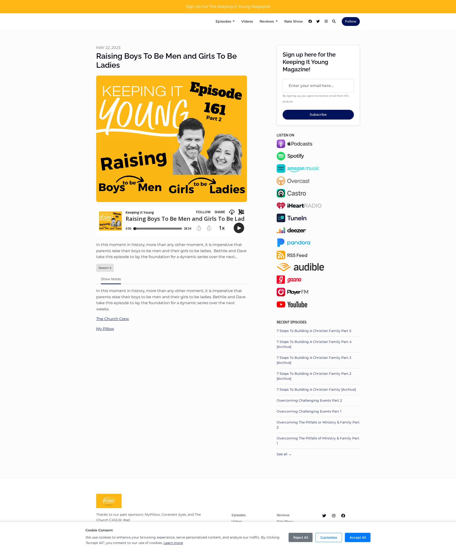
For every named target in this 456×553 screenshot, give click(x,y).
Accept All (358, 537)
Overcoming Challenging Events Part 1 (309, 411)
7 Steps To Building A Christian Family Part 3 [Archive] (314, 360)
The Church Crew (112, 319)
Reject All (300, 537)
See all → (284, 454)
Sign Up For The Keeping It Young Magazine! (228, 6)
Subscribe (318, 114)
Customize (328, 537)
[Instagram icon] (333, 516)
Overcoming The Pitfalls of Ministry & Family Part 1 (318, 440)
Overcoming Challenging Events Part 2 (309, 400)
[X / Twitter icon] (324, 516)
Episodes (224, 21)
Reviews (267, 21)
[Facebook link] (310, 21)
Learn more (173, 543)
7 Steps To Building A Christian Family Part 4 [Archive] (314, 344)
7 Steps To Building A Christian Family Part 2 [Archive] (314, 376)
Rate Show (293, 21)
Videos (247, 21)
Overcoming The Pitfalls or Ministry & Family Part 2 (318, 424)
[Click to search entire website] (334, 21)
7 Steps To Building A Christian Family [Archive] (316, 389)
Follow (350, 21)
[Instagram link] (326, 21)
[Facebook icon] (343, 516)
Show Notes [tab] (111, 279)
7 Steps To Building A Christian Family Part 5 (314, 331)
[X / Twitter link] (318, 21)
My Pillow (105, 329)
